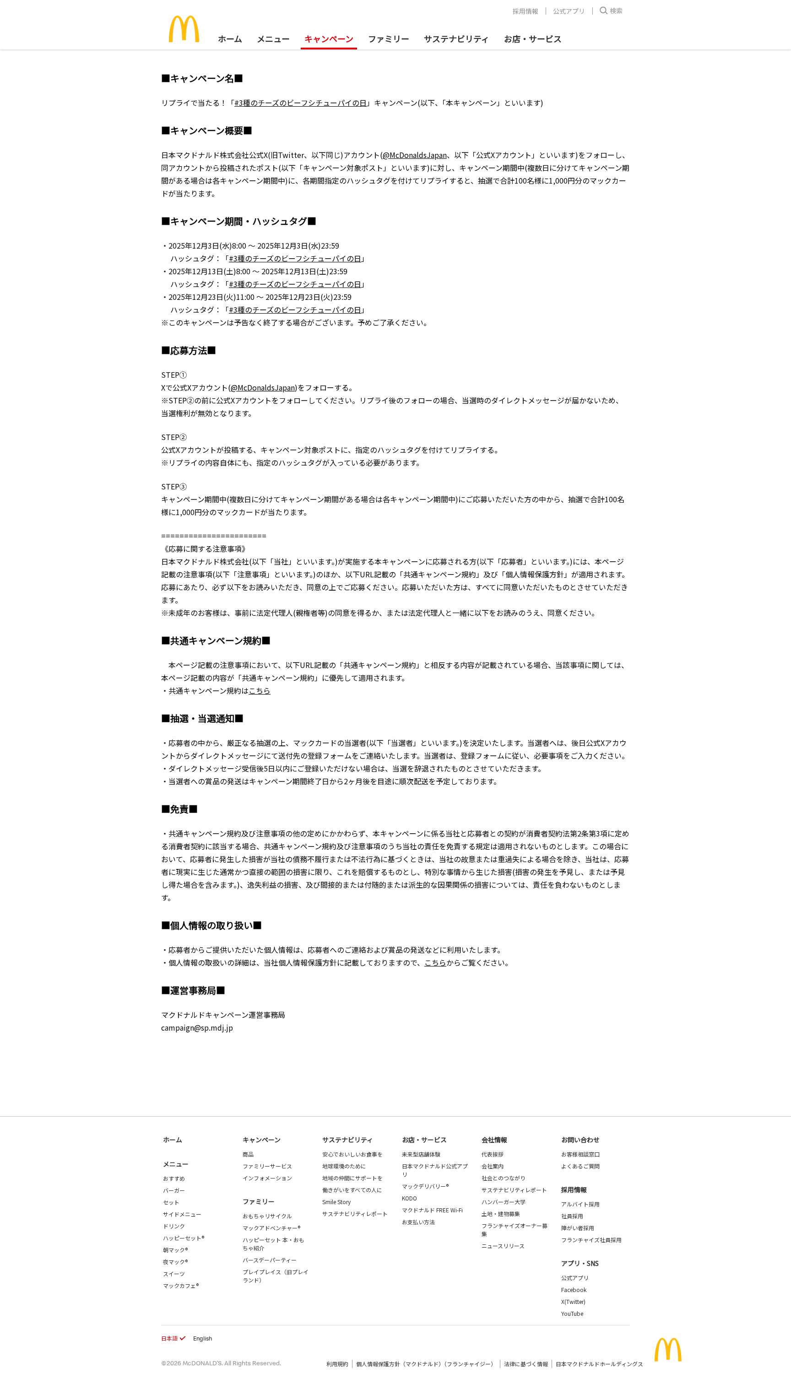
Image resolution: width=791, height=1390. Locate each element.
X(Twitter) (573, 1301)
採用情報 (525, 11)
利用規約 (337, 1364)
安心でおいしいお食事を (352, 1154)
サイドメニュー (182, 1214)
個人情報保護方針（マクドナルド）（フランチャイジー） (426, 1364)
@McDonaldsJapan (415, 154)
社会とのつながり (504, 1178)
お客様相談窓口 (580, 1154)
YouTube (572, 1313)
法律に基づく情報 (526, 1364)
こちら (260, 690)
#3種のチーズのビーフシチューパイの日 (300, 102)
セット (171, 1202)
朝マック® (175, 1250)
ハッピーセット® (183, 1238)
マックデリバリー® (425, 1186)
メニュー (176, 1163)
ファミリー (388, 38)
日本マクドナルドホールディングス (599, 1364)
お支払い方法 (418, 1222)
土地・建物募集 (501, 1213)
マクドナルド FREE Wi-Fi (432, 1210)
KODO (409, 1198)
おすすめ (174, 1178)
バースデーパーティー (270, 1260)
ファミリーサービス (267, 1166)
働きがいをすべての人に (352, 1190)
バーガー (174, 1190)
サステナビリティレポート (355, 1213)
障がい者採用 (577, 1228)
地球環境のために (344, 1166)
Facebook (573, 1289)
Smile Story (336, 1201)
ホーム (230, 38)
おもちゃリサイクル (267, 1216)
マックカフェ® (181, 1285)
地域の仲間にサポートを (352, 1178)
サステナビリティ (456, 38)
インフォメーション (267, 1178)
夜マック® (175, 1261)
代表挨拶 (493, 1154)
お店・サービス (533, 38)
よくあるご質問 (580, 1166)
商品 (248, 1154)
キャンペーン (328, 38)
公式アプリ (569, 11)
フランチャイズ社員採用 (591, 1239)
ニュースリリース (503, 1245)
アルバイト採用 (580, 1204)
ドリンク (174, 1226)
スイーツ (174, 1273)
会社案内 (493, 1166)
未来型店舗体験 (421, 1154)
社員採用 (572, 1216)
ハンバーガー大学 (504, 1201)
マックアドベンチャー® (271, 1228)
